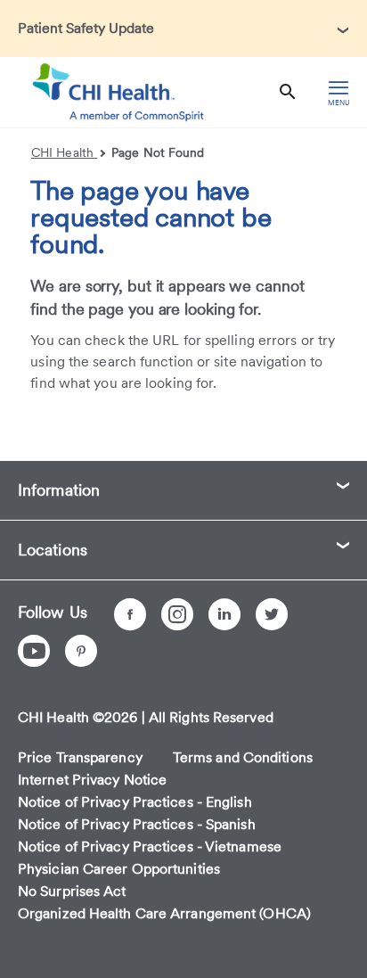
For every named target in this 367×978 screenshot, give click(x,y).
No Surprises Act (72, 891)
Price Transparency (80, 757)
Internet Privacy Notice (92, 779)
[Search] (287, 92)
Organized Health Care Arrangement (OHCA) (164, 913)
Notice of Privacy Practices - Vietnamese (149, 846)
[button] (183, 28)
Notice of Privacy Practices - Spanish (137, 824)
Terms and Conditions (243, 757)
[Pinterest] (81, 651)
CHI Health (64, 152)
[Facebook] (130, 614)
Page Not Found (157, 152)
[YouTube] (34, 651)
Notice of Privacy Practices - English (135, 801)
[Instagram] (177, 614)
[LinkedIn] (224, 614)
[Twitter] (272, 614)
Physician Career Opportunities (119, 868)
